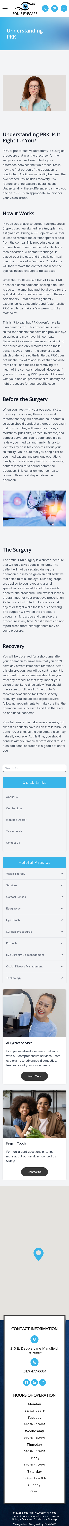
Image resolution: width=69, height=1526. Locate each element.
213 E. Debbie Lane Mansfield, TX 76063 (34, 1350)
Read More (35, 1076)
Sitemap (52, 1519)
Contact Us (13, 842)
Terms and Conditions (33, 1519)
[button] (5, 8)
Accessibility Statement (36, 1516)
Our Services (14, 808)
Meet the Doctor (16, 819)
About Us (12, 797)
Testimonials (14, 831)
